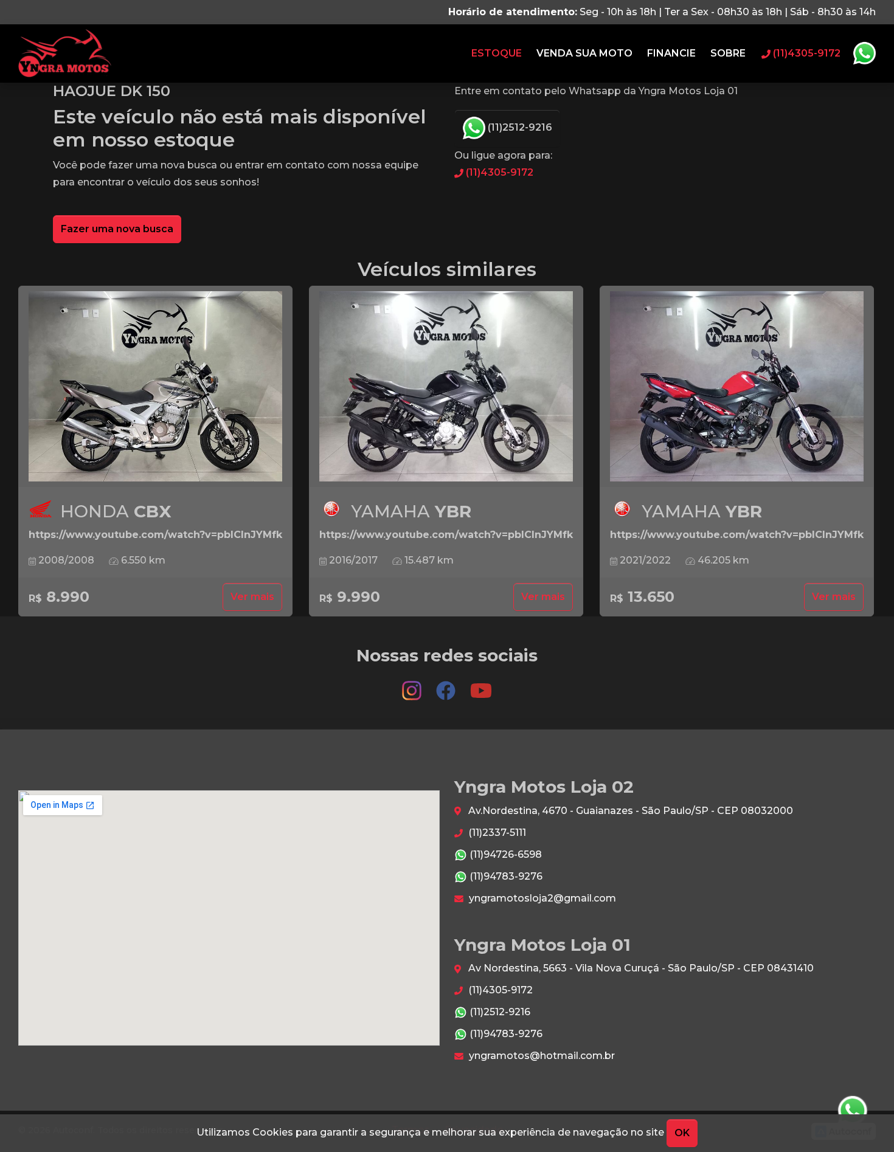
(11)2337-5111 (496, 832)
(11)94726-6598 (504, 854)
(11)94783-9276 (504, 876)
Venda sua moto (584, 53)
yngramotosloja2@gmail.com (541, 898)
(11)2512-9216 (518, 127)
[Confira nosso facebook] (447, 685)
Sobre (728, 53)
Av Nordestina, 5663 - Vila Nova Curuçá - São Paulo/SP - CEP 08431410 (640, 968)
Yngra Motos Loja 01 (64, 53)
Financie (671, 53)
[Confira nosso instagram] (413, 685)
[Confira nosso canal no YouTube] (481, 685)
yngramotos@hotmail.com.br (540, 1055)
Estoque (496, 53)
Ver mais (252, 596)
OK (682, 1133)
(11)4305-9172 (498, 172)
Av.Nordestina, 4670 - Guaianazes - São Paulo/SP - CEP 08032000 (629, 810)
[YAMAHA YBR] (446, 386)
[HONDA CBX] (155, 386)
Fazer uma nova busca (117, 229)
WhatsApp (864, 53)
